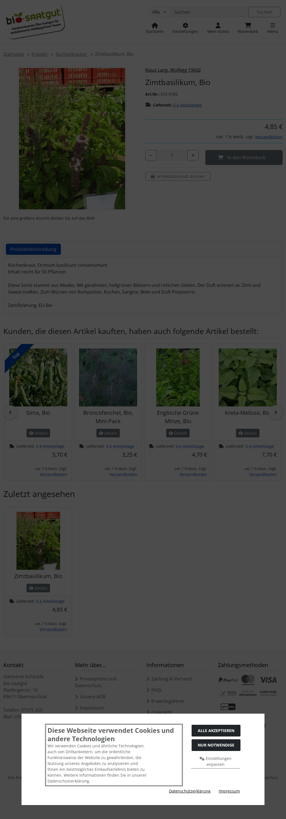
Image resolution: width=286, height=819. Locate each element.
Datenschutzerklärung (190, 791)
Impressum (229, 791)
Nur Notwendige (216, 745)
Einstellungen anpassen (218, 761)
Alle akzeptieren (216, 730)
